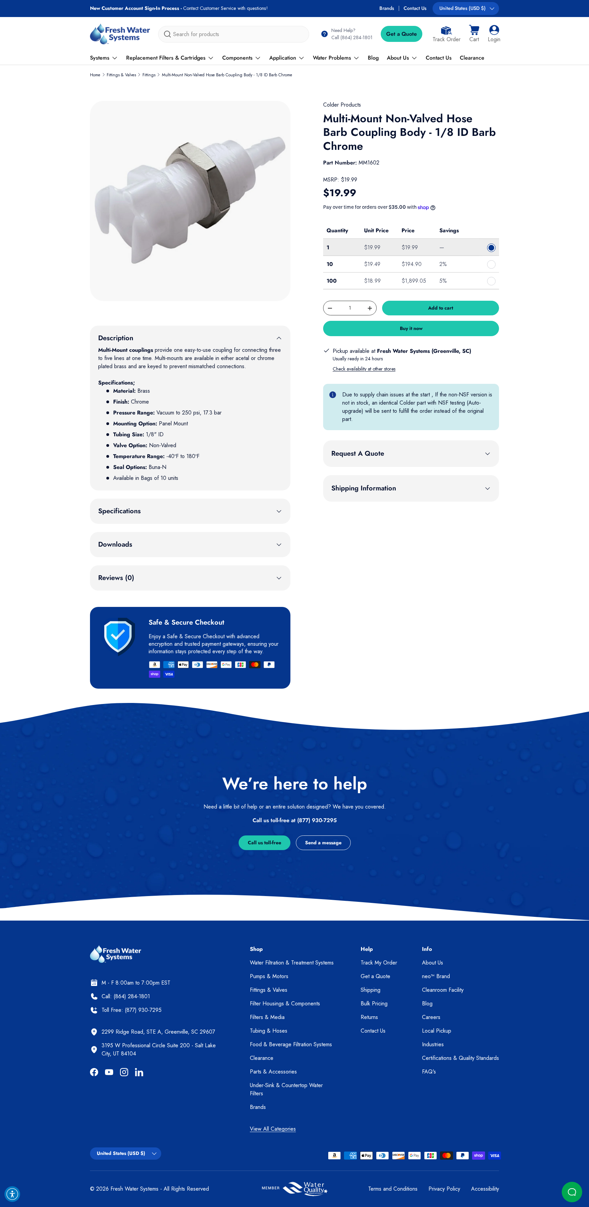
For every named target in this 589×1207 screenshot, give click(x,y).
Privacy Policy (444, 1189)
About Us (398, 58)
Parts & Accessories (273, 1072)
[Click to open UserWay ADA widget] (12, 1194)
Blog (373, 58)
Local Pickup (436, 1031)
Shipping (370, 990)
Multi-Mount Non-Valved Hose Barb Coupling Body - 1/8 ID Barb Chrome (227, 75)
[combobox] (233, 34)
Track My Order (379, 963)
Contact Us (415, 8)
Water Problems (332, 58)
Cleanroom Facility (443, 990)
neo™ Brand (436, 976)
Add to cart (440, 307)
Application (282, 58)
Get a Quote (401, 34)
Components (237, 58)
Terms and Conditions (393, 1189)
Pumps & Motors (269, 976)
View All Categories (273, 1129)
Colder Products (342, 105)
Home (95, 75)
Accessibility (485, 1189)
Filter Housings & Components (285, 1003)
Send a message (323, 842)
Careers (431, 1017)
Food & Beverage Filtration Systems (291, 1044)
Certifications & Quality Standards (460, 1058)
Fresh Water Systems (134, 1189)
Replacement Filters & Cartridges (166, 58)
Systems (99, 58)
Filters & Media (267, 1017)
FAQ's (429, 1072)
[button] (474, 34)
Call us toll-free (264, 842)
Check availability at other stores (364, 368)
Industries (433, 1044)
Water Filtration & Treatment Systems (292, 963)
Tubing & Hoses (268, 1031)
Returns (369, 1017)
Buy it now (411, 328)
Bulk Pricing (374, 1003)
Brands (386, 8)
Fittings (148, 75)
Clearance (472, 58)
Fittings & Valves (121, 75)
